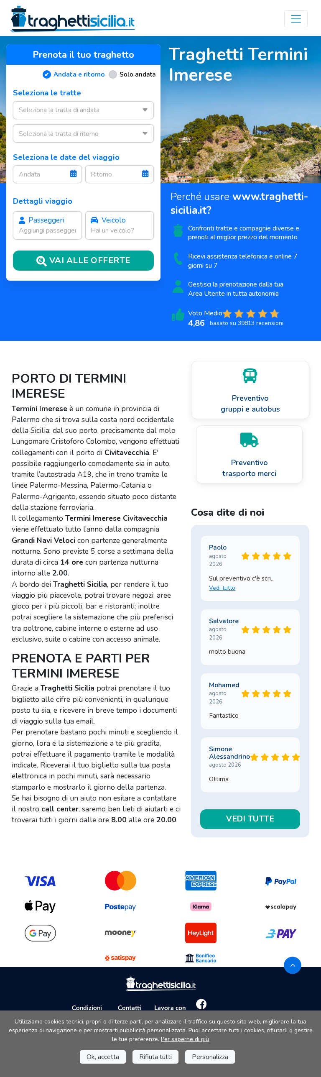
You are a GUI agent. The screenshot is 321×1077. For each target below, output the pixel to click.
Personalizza (210, 1057)
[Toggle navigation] (296, 18)
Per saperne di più (185, 1039)
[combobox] (83, 110)
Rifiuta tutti (155, 1057)
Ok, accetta (103, 1057)
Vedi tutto (222, 588)
